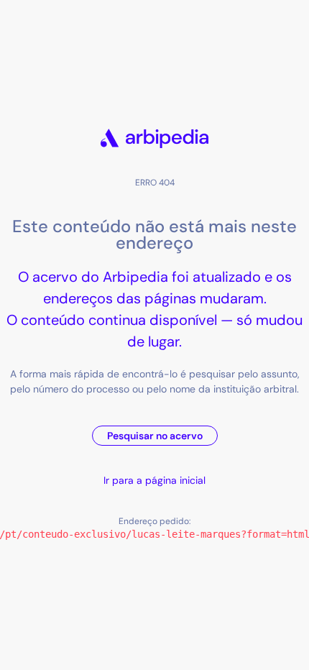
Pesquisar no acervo (155, 435)
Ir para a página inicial (154, 480)
